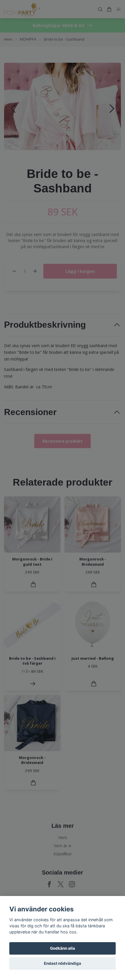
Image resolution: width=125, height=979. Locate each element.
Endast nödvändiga (62, 963)
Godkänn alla (62, 948)
